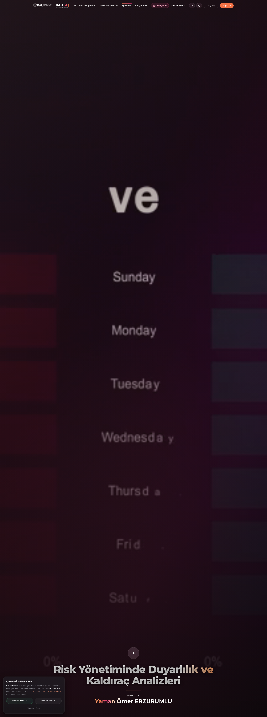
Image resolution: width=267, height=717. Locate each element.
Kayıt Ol (227, 5)
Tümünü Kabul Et (20, 701)
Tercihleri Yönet (34, 708)
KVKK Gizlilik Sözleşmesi (51, 691)
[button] (192, 5)
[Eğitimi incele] (133, 653)
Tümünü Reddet (48, 701)
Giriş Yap (211, 5)
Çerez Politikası (33, 691)
